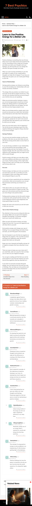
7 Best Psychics (16, 5)
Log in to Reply (21, 306)
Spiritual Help (7, 31)
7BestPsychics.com (8, 40)
